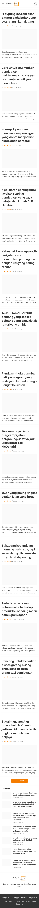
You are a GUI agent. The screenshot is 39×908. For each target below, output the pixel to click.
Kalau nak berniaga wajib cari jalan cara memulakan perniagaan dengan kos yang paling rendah (19, 259)
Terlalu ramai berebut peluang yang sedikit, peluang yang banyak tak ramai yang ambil (19, 318)
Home (5, 901)
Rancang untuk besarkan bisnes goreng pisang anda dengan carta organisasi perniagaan (19, 666)
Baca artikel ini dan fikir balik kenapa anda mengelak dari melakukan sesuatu (24, 829)
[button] (3, 4)
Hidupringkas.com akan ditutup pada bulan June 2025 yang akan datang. (19, 17)
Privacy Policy (31, 901)
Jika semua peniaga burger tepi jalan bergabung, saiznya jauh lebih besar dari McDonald (19, 438)
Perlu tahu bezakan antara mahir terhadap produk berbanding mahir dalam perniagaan (19, 609)
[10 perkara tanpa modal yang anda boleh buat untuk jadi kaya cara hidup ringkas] (6, 804)
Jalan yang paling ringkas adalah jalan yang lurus (19, 494)
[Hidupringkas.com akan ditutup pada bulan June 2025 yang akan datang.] (19, 39)
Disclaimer (19, 904)
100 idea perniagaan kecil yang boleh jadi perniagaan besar (25, 794)
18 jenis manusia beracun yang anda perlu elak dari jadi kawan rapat (25, 840)
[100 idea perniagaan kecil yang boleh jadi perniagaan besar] (6, 795)
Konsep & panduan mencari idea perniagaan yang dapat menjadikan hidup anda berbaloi (19, 135)
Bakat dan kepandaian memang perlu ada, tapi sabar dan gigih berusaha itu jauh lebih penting (19, 551)
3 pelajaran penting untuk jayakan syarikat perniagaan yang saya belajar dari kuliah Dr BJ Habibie (19, 197)
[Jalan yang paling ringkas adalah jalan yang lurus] (19, 514)
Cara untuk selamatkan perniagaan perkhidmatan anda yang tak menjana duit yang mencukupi (19, 75)
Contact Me (20, 901)
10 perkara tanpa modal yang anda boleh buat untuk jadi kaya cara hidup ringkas (24, 804)
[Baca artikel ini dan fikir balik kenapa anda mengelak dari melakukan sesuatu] (6, 829)
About (11, 901)
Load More (19, 781)
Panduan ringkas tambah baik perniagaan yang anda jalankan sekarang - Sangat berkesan (19, 379)
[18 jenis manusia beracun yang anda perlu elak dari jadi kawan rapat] (6, 840)
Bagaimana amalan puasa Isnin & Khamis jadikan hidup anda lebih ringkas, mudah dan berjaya (19, 729)
